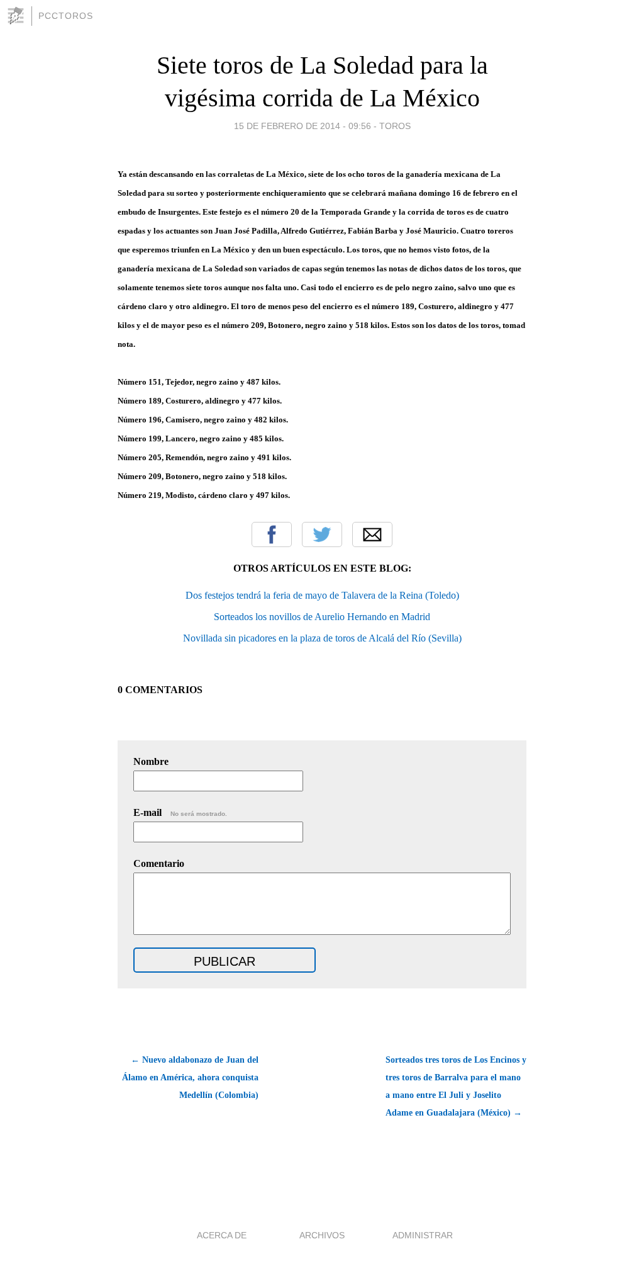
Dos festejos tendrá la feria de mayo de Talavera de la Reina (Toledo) (322, 595)
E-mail (180, 812)
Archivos (322, 1235)
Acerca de (222, 1235)
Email (372, 534)
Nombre (151, 761)
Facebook (272, 534)
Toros (395, 126)
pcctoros (65, 16)
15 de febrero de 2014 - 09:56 (302, 126)
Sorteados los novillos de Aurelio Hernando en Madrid (322, 616)
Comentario (158, 863)
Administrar (422, 1235)
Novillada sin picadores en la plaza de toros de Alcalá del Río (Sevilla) (322, 638)
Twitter (322, 534)
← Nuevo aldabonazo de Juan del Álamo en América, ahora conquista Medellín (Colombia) (190, 1077)
